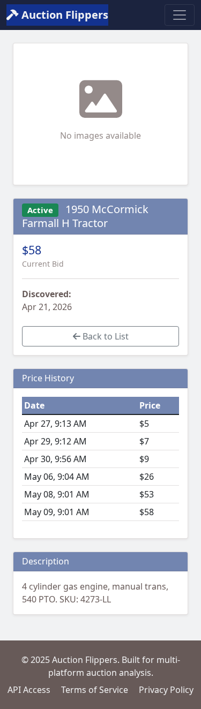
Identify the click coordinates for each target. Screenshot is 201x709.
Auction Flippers (63, 14)
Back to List (104, 336)
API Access (29, 690)
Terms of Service (94, 690)
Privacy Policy (166, 690)
